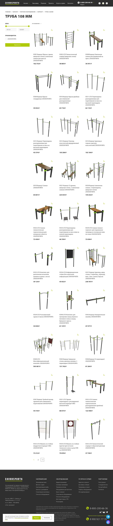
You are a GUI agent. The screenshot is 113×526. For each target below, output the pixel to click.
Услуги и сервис (60, 3)
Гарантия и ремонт (84, 482)
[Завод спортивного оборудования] (12, 3)
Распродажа (59, 501)
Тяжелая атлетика (61, 487)
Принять (36, 517)
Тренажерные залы (41, 482)
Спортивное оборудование (64, 494)
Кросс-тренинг (60, 492)
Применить (17, 45)
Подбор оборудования (85, 489)
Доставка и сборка (84, 484)
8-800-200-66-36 (86, 2)
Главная (8, 12)
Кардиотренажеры (61, 482)
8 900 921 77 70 (98, 519)
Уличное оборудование (28, 12)
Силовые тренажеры (62, 484)
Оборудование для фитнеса (64, 489)
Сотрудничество (103, 484)
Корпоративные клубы (42, 487)
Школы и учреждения (42, 489)
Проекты (51, 3)
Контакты (70, 3)
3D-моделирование (84, 492)
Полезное (101, 489)
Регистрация (102, 482)
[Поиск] (100, 3)
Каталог (26, 3)
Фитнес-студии (40, 484)
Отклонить (47, 517)
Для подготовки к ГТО (62, 499)
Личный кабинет (102, 487)
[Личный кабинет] (107, 3)
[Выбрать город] (93, 2)
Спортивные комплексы (42, 492)
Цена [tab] (7, 23)
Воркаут (40, 12)
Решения (43, 3)
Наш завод (35, 3)
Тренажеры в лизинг (84, 487)
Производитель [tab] (10, 35)
